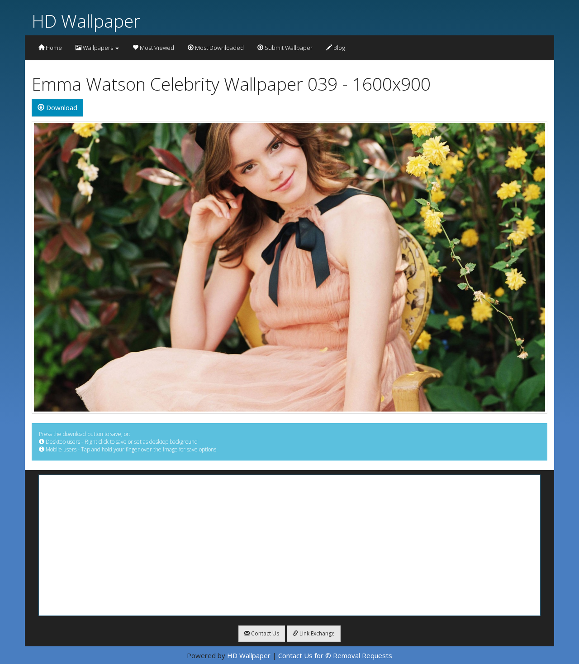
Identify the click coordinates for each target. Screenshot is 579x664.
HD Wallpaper (86, 21)
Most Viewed (156, 48)
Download (60, 107)
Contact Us (264, 633)
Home (53, 48)
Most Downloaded (219, 48)
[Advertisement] (289, 545)
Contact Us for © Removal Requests (335, 655)
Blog (338, 48)
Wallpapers (97, 48)
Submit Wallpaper (288, 48)
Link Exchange (316, 633)
